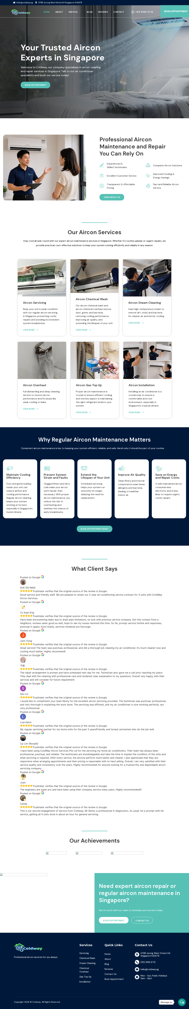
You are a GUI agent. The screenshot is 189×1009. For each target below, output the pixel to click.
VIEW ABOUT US (112, 197)
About (59, 12)
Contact (118, 12)
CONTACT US (142, 920)
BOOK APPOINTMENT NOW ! (95, 529)
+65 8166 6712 (144, 11)
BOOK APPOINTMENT (35, 85)
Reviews (103, 12)
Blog (90, 12)
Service (73, 12)
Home (46, 12)
